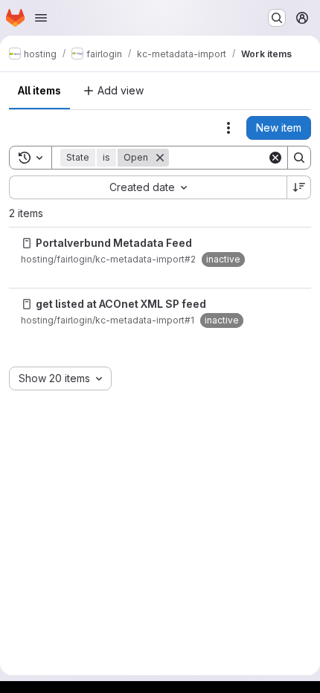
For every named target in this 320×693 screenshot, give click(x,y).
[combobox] (148, 187)
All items (39, 90)
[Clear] (275, 158)
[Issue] (27, 243)
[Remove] (160, 158)
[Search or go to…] (277, 18)
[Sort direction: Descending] (299, 187)
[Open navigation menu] (41, 18)
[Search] (299, 158)
